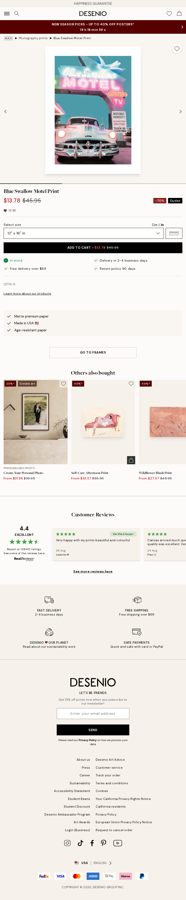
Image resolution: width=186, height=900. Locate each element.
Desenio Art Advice (110, 760)
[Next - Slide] (180, 111)
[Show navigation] (7, 13)
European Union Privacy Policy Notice (124, 822)
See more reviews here (93, 571)
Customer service (109, 768)
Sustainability (80, 783)
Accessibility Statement (72, 791)
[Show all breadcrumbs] (8, 38)
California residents (111, 807)
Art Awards (82, 822)
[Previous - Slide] (5, 111)
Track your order (108, 775)
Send (92, 730)
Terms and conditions (112, 783)
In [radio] (162, 225)
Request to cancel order (114, 830)
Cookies (102, 791)
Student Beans (79, 799)
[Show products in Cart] (179, 13)
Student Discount (77, 807)
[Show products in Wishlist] (169, 13)
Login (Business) (77, 830)
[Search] (17, 13)
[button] (174, 233)
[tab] (31, 182)
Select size (12, 225)
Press (86, 768)
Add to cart (93, 247)
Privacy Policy (87, 740)
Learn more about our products (27, 294)
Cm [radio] (154, 225)
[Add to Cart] (131, 460)
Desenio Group (105, 887)
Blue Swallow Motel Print (72, 38)
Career (85, 775)
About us (83, 760)
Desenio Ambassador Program (67, 814)
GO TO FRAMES (93, 352)
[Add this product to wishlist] (176, 48)
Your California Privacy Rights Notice (123, 799)
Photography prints (33, 38)
